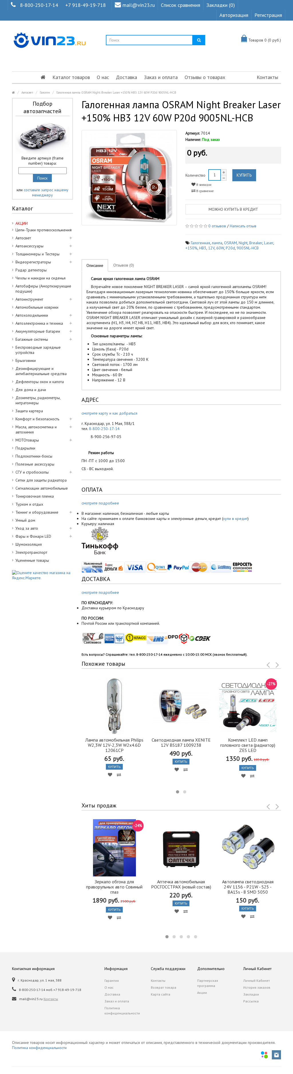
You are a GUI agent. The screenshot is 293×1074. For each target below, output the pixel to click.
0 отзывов (217, 225)
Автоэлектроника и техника (39, 323)
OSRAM (230, 242)
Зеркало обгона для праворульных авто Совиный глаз (114, 886)
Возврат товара (163, 987)
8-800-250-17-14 (39, 5)
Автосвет (27, 92)
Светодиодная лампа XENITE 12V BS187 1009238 (181, 742)
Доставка (126, 77)
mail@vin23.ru (138, 5)
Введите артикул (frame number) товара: (42, 160)
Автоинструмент (29, 299)
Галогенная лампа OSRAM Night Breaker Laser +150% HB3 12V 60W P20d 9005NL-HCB (116, 92)
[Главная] (43, 77)
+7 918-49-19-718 (85, 5)
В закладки (203, 185)
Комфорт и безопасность (37, 418)
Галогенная (200, 242)
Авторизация (233, 15)
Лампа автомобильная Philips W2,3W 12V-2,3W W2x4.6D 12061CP (114, 745)
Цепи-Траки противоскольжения (43, 229)
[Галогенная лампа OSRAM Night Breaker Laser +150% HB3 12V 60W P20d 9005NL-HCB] (129, 178)
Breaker (255, 242)
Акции (202, 992)
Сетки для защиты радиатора (41, 480)
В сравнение (204, 191)
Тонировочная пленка (34, 496)
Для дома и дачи (30, 389)
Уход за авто (26, 528)
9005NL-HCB (248, 248)
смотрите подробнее (100, 503)
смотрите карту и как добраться (109, 413)
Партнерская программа (207, 983)
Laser (268, 242)
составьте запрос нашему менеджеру (46, 192)
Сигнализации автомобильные (41, 488)
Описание (94, 265)
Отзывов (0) (123, 265)
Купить (244, 175)
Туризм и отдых (29, 504)
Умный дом (25, 520)
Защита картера (29, 410)
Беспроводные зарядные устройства (38, 350)
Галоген (45, 92)
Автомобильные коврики (36, 307)
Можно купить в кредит (233, 209)
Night (243, 242)
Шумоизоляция (28, 544)
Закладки (251, 994)
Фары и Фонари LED (33, 536)
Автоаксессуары (29, 246)
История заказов (256, 987)
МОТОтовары (27, 440)
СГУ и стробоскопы (32, 472)
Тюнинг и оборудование (36, 512)
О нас (103, 77)
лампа (217, 242)
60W (220, 248)
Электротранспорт (31, 552)
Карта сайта (160, 994)
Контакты (267, 77)
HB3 (202, 248)
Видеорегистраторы (33, 262)
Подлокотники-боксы (33, 456)
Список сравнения (180, 5)
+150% (191, 248)
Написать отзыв (243, 225)
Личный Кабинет (256, 980)
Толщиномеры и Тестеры (37, 254)
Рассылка (251, 1001)
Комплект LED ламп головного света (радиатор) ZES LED (247, 745)
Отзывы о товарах (205, 77)
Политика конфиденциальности (122, 1010)
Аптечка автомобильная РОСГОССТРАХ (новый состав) (181, 884)
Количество (195, 175)
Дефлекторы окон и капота (39, 381)
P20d (230, 248)
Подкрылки (25, 448)
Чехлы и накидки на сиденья (40, 278)
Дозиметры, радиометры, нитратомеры (38, 400)
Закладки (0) (220, 5)
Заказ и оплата (161, 77)
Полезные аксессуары (34, 464)
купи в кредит (235, 518)
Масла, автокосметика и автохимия (36, 429)
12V (211, 248)
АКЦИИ (21, 223)
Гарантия (111, 980)
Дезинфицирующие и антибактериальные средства (41, 371)
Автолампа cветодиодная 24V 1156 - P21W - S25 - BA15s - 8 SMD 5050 (248, 886)
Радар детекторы (31, 270)
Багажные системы (31, 339)
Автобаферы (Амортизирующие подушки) (43, 288)
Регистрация (268, 15)
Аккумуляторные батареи (37, 331)
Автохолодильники (31, 315)
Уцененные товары (32, 560)
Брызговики (25, 360)
